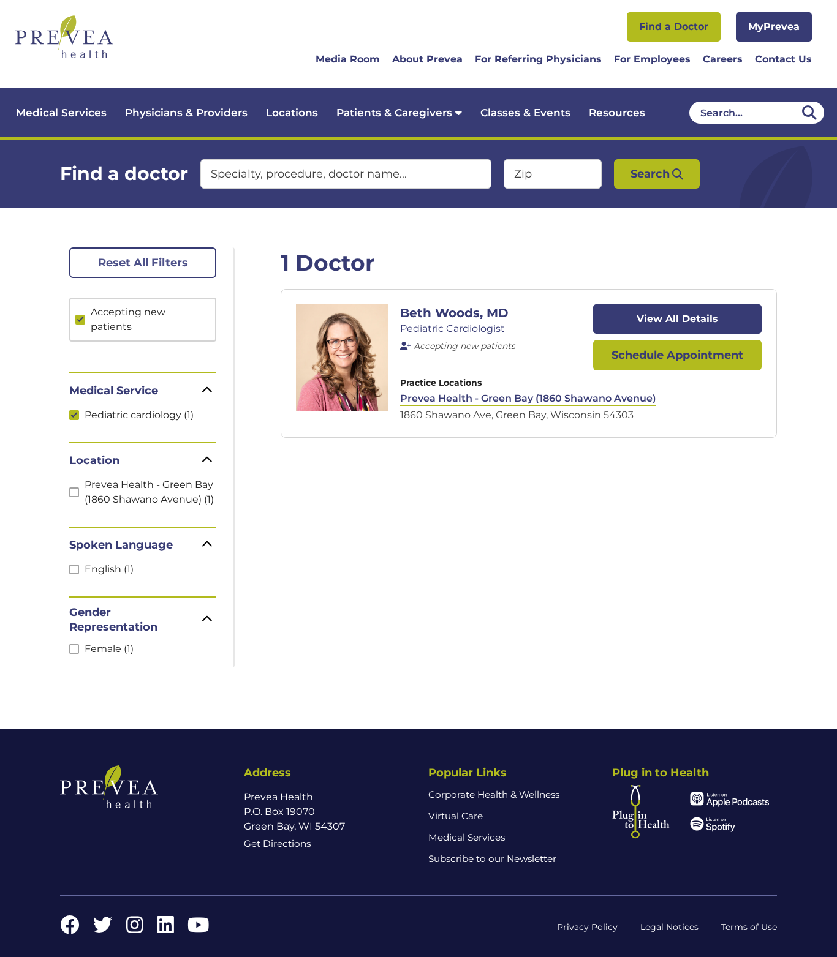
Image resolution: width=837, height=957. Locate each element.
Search (650, 174)
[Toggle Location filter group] (207, 460)
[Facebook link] (70, 928)
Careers (723, 59)
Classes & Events (525, 113)
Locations (292, 113)
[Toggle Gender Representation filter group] (207, 619)
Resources (617, 113)
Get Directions (277, 843)
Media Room (348, 59)
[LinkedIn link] (165, 928)
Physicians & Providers (186, 113)
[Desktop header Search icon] (809, 113)
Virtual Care (455, 816)
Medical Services (61, 113)
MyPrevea (774, 26)
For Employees (652, 59)
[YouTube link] (198, 928)
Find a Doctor (673, 26)
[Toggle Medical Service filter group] (207, 390)
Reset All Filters (143, 262)
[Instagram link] (134, 928)
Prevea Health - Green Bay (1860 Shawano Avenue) (528, 398)
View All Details (677, 319)
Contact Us (783, 59)
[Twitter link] (103, 928)
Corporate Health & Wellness (493, 794)
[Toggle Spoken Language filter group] (207, 545)
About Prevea (427, 59)
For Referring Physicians (538, 59)
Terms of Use (749, 927)
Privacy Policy (587, 927)
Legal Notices (669, 927)
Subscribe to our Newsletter (492, 859)
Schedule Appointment (677, 355)
